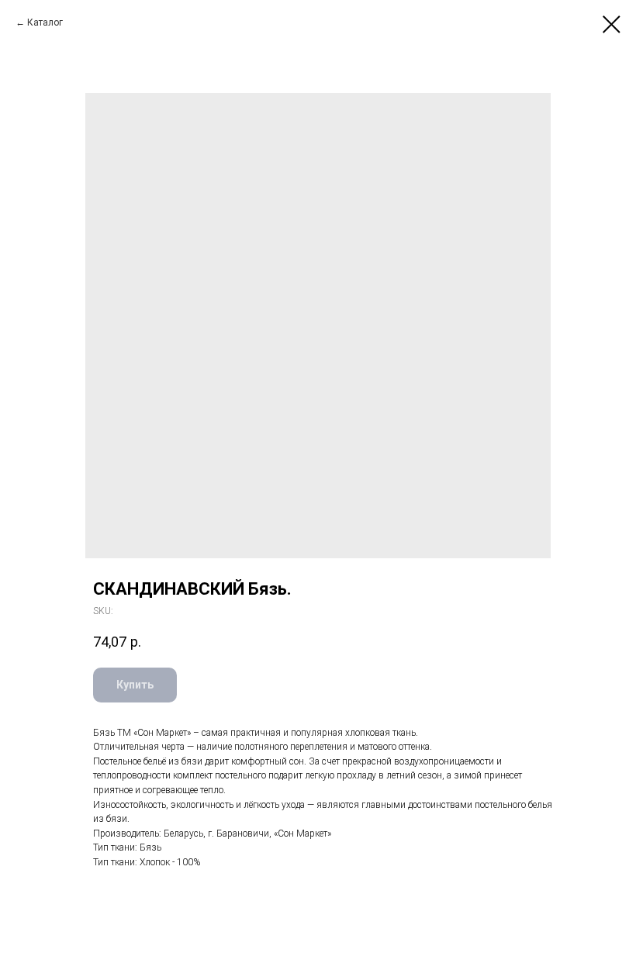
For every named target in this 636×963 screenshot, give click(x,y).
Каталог (45, 22)
